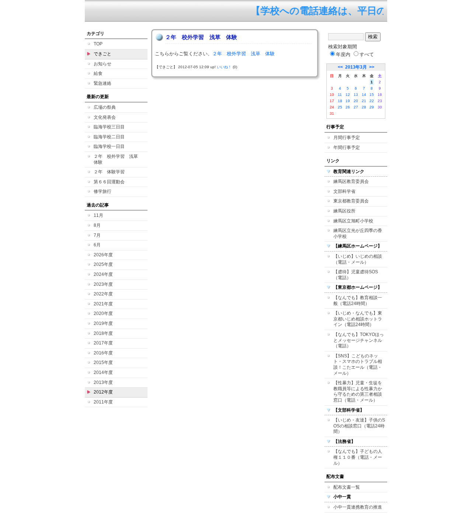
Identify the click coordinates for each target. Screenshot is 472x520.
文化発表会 (105, 117)
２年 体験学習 (109, 171)
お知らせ (102, 63)
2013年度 (103, 382)
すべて (367, 54)
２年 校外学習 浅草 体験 (118, 159)
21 (364, 101)
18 (340, 101)
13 (356, 95)
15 (371, 95)
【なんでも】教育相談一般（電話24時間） (357, 300)
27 (356, 107)
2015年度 (103, 362)
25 (340, 107)
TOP (98, 43)
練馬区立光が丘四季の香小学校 (357, 233)
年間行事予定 (346, 147)
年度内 (343, 54)
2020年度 (103, 313)
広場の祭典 (105, 107)
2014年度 (103, 372)
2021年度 (103, 303)
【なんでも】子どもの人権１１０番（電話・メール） (357, 457)
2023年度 (103, 284)
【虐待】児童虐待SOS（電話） (355, 274)
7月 (97, 235)
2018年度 (103, 333)
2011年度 (103, 402)
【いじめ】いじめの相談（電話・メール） (357, 259)
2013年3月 (356, 67)
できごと (102, 53)
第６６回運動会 (109, 181)
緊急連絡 (102, 83)
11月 (98, 215)
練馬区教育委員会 (351, 181)
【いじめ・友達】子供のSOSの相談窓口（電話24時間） (359, 425)
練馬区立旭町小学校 (353, 220)
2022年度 (103, 294)
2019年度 (103, 323)
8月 (97, 225)
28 (364, 107)
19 (348, 101)
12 (348, 95)
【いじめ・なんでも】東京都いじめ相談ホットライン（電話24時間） (357, 319)
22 (371, 101)
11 (340, 95)
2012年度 (103, 392)
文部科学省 (344, 191)
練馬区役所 (344, 211)
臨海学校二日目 (109, 136)
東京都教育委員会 (351, 201)
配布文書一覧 (346, 487)
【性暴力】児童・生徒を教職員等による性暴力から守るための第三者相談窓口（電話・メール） (357, 391)
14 (364, 95)
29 (371, 107)
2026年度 (103, 254)
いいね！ (224, 67)
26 (348, 107)
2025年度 (103, 264)
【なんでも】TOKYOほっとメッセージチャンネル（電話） (358, 340)
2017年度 (103, 343)
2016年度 (103, 353)
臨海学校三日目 (109, 126)
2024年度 (103, 274)
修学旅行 (102, 191)
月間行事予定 (346, 137)
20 (356, 101)
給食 (98, 73)
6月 (97, 244)
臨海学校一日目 (109, 146)
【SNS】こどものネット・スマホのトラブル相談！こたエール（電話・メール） (357, 364)
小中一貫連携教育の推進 (357, 507)
